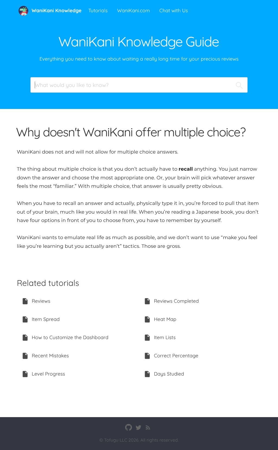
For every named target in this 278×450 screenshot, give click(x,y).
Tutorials (98, 10)
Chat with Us (173, 10)
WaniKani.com (133, 10)
